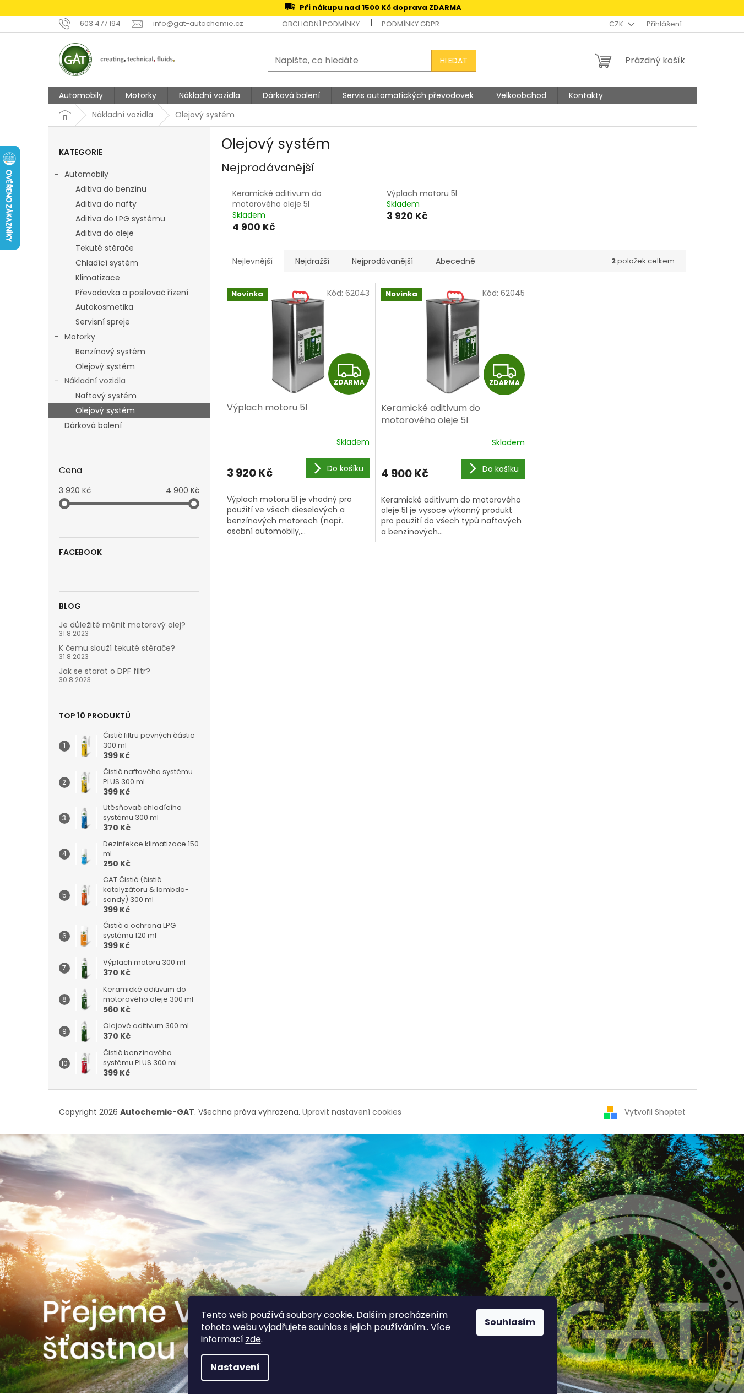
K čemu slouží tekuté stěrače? (117, 648)
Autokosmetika (104, 306)
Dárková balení (93, 425)
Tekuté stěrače (104, 247)
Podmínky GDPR (410, 24)
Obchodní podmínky (321, 24)
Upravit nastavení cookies (351, 1111)
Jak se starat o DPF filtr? (104, 671)
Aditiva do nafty (106, 203)
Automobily (86, 174)
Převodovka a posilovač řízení (131, 292)
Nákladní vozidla (95, 380)
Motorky (79, 336)
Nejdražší (312, 261)
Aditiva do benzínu (110, 188)
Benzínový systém (110, 351)
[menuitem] (81, 95)
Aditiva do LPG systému (120, 218)
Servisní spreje (102, 321)
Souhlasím (510, 1322)
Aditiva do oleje (104, 233)
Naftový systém (106, 395)
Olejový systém (105, 366)
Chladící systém (106, 262)
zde (253, 1339)
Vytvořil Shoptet (655, 1111)
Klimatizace (97, 277)
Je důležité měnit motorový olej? (122, 625)
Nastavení (235, 1367)
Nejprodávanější (382, 261)
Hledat (454, 60)
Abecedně (455, 261)
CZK (617, 24)
